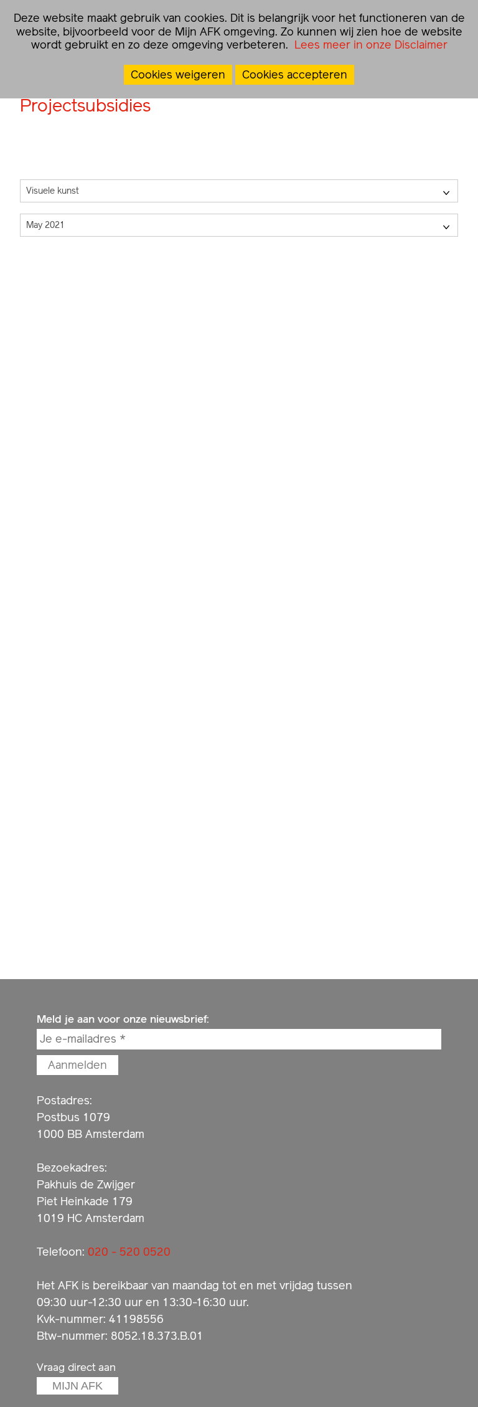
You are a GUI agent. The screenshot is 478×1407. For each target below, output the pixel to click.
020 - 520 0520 (129, 1251)
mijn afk (77, 1386)
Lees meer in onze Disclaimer (369, 44)
